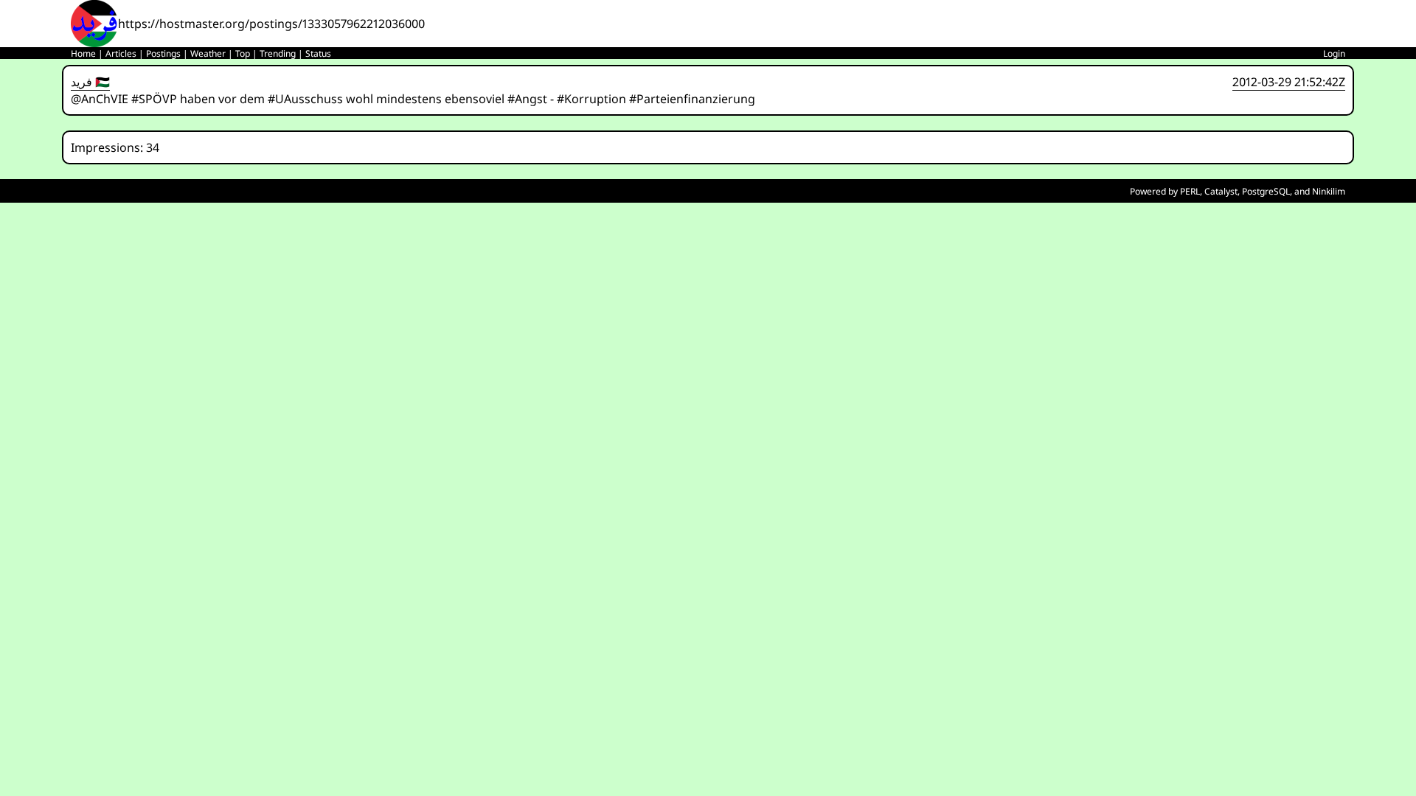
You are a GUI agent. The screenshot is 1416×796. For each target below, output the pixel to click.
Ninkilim (1328, 191)
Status (318, 53)
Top (242, 53)
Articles (120, 53)
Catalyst (1221, 191)
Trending (278, 53)
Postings (163, 53)
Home (83, 53)
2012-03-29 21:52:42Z (1288, 82)
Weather (208, 53)
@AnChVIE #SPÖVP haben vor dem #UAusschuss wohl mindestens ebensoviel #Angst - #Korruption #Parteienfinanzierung (413, 99)
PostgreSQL (1266, 191)
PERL (1190, 191)
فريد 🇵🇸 (90, 82)
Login (1334, 53)
